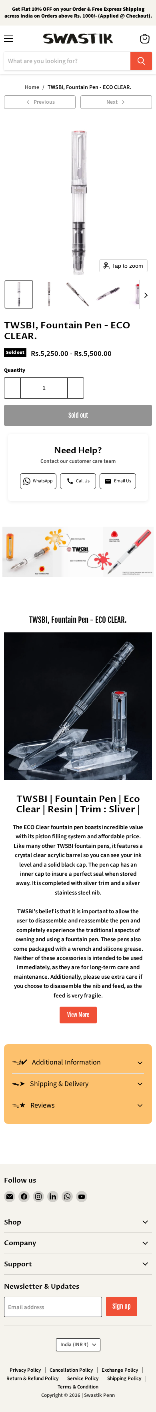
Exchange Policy (120, 1370)
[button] (18, 294)
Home (32, 87)
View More (78, 1014)
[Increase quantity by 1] (76, 387)
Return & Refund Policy (32, 1378)
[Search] (141, 61)
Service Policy (82, 1378)
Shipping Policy (124, 1378)
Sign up (121, 1306)
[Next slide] (145, 294)
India (74, 1344)
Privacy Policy (25, 1370)
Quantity (14, 370)
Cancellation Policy (71, 1370)
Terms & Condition (78, 1386)
